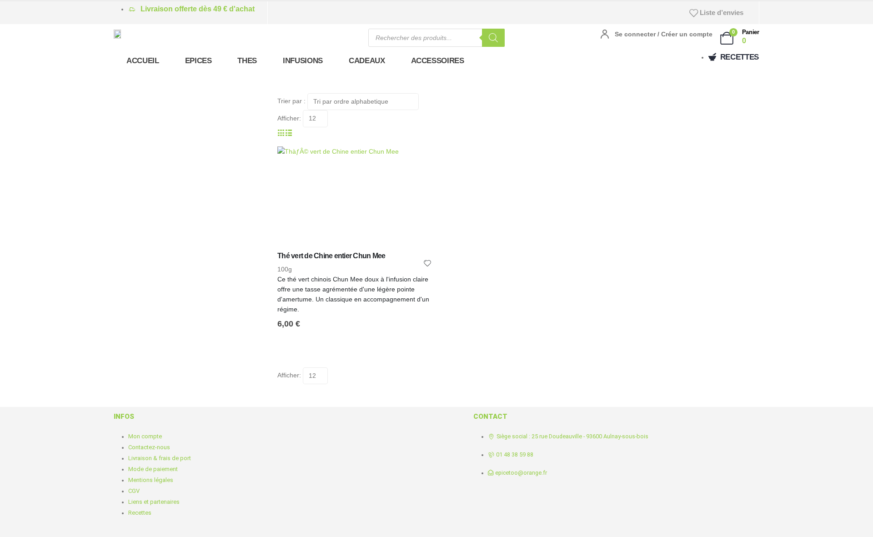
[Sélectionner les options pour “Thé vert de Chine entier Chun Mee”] (417, 161)
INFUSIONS (303, 60)
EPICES (198, 60)
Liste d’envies (721, 12)
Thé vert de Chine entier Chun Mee (331, 256)
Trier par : (291, 101)
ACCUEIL (142, 60)
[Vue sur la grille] (281, 132)
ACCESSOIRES (437, 60)
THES (247, 60)
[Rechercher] (493, 38)
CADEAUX (367, 60)
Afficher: (289, 118)
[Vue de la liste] (289, 132)
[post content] (354, 198)
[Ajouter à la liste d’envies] (427, 262)
